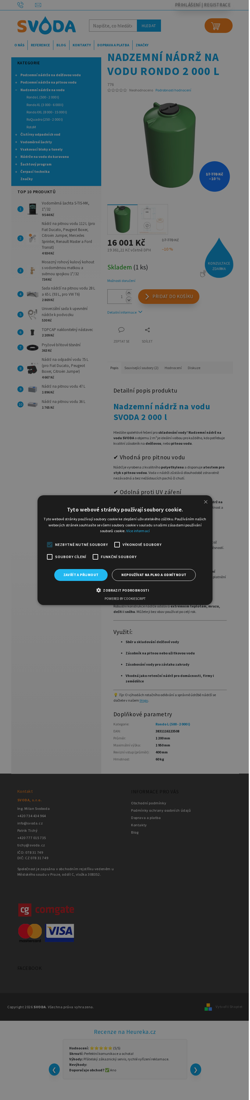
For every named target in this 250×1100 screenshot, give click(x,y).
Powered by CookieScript (125, 598)
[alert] (125, 550)
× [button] (206, 501)
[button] (125, 590)
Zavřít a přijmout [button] (81, 574)
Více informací (138, 531)
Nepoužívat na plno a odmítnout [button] (153, 574)
